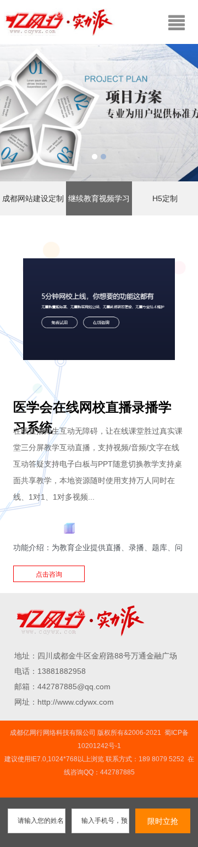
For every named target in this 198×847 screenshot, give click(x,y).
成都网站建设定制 (33, 198)
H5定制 (165, 198)
